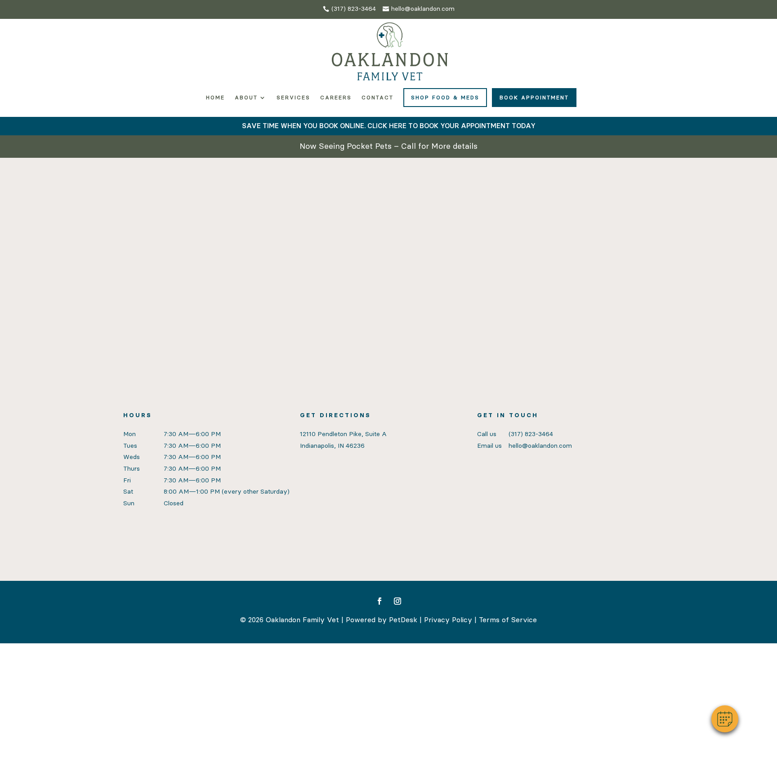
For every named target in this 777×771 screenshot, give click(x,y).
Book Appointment (534, 97)
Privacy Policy (448, 619)
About (246, 97)
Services (293, 97)
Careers (336, 97)
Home (215, 97)
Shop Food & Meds (445, 97)
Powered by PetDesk (381, 619)
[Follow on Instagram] (397, 601)
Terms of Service (508, 619)
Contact (377, 97)
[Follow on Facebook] (379, 601)
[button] (724, 718)
